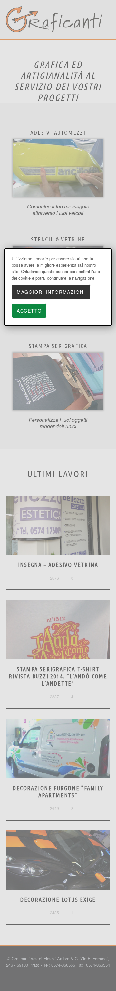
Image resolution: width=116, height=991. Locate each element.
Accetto (29, 310)
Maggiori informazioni (51, 292)
